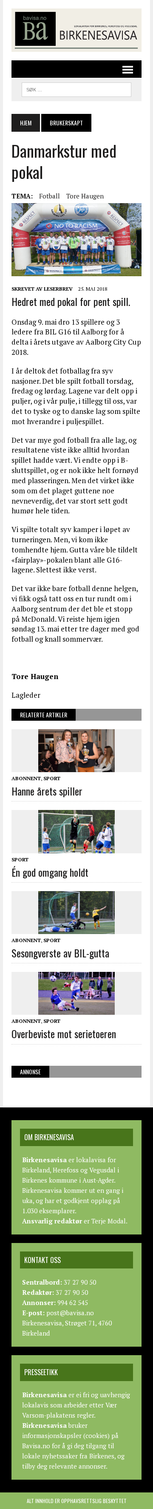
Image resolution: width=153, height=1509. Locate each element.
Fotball (49, 196)
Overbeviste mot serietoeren (63, 1033)
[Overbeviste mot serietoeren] (76, 1009)
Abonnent (26, 778)
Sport (51, 778)
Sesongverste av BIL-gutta (60, 952)
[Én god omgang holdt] (76, 847)
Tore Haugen (85, 196)
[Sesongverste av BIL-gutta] (76, 928)
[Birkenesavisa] (76, 30)
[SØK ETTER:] (76, 88)
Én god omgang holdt (49, 872)
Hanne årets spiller (46, 790)
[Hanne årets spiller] (76, 766)
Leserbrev (58, 289)
